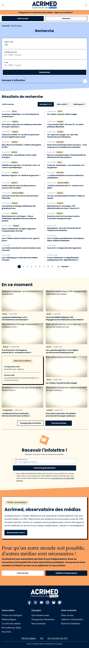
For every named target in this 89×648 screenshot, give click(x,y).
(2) (79, 104)
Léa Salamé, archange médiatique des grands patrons (19, 207)
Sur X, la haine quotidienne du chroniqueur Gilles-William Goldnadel (65, 239)
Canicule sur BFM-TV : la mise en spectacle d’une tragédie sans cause (20, 136)
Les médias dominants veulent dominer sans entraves (21, 249)
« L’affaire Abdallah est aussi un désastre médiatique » (65, 176)
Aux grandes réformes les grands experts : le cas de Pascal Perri (21, 379)
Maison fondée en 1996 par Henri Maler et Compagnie (44, 644)
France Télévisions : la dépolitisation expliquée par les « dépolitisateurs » (63, 258)
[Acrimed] (44, 5)
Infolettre (66, 18)
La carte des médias (11, 624)
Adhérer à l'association (66, 573)
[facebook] (29, 602)
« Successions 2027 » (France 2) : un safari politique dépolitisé (65, 125)
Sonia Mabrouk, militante (14, 369)
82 (59, 266)
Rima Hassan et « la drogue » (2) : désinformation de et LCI (63, 207)
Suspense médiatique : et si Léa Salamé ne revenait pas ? (20, 115)
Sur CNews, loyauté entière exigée (62, 114)
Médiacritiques (9, 620)
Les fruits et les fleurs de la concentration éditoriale (20, 197)
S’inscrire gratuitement (44, 468)
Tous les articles (58, 423)
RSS (41, 638)
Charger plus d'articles (30, 423)
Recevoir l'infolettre (70, 624)
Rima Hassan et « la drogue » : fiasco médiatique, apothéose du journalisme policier (19, 218)
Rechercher (44, 72)
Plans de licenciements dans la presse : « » (67, 146)
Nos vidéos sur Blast (11, 628)
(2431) (46, 104)
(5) (62, 104)
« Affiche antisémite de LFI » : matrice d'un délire (65, 186)
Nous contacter (38, 624)
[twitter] (35, 602)
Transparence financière (42, 620)
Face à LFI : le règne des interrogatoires (64, 248)
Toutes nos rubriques (12, 615)
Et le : (6, 62)
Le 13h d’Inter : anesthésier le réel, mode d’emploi (19, 156)
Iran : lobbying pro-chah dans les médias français (20, 258)
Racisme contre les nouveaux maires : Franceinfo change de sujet (63, 217)
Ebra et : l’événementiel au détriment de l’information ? (66, 156)
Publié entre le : (10, 52)
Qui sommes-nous (40, 615)
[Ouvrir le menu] (86, 5)
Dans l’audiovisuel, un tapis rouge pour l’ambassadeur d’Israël (19, 230)
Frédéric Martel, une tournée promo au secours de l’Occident (19, 186)
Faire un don (22, 18)
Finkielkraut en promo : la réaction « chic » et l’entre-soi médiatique (21, 166)
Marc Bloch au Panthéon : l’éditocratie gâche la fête (21, 146)
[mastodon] (60, 602)
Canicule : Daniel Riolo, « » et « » (66, 166)
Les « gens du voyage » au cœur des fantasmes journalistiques (62, 136)
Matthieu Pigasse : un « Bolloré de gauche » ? (21, 175)
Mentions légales (28, 638)
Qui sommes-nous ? (16, 532)
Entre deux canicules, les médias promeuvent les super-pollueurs (22, 125)
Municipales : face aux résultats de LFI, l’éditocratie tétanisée (64, 229)
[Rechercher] (2, 5)
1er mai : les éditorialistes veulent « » (66, 197)
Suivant (64, 266)
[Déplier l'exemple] (85, 81)
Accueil (6, 26)
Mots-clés (8, 42)
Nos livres (6, 632)
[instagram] (47, 602)
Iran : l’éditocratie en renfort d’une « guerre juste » (21, 239)
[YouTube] (41, 602)
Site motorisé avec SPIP (58, 638)
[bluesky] (53, 602)
